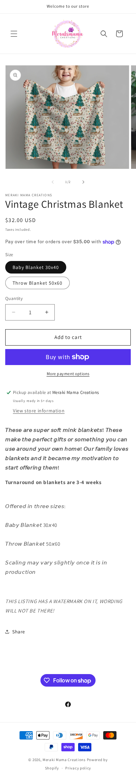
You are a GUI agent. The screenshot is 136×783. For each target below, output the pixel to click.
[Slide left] (52, 182)
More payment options (68, 373)
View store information (39, 411)
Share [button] (18, 631)
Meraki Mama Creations (64, 759)
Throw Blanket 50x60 (37, 283)
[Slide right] (83, 182)
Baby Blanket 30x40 (36, 267)
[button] (14, 33)
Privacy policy (78, 768)
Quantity (14, 298)
